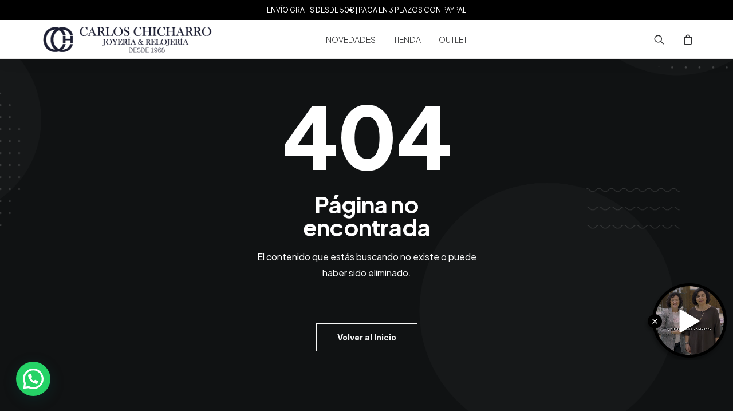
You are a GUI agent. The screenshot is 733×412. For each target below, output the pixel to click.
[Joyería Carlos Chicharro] (127, 39)
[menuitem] (351, 39)
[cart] (686, 39)
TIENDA (407, 39)
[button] (666, 39)
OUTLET (453, 39)
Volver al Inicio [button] (366, 337)
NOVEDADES (351, 39)
